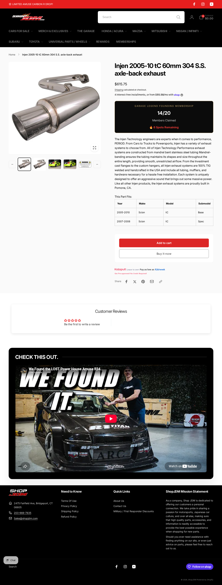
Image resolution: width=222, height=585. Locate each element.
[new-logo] (18, 495)
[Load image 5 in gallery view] (85, 164)
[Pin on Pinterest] (143, 281)
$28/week (160, 269)
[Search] (178, 17)
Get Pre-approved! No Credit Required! (131, 273)
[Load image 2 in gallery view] (39, 164)
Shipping (119, 89)
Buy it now (164, 253)
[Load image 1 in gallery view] (24, 164)
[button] (206, 17)
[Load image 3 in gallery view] (54, 164)
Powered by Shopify (205, 580)
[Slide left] (12, 164)
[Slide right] (97, 164)
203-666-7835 (22, 512)
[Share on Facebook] (126, 281)
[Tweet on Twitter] (134, 281)
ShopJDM (192, 580)
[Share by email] (152, 281)
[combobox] (141, 17)
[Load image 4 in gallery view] (69, 164)
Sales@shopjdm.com (26, 518)
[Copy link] (160, 281)
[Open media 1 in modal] (55, 108)
